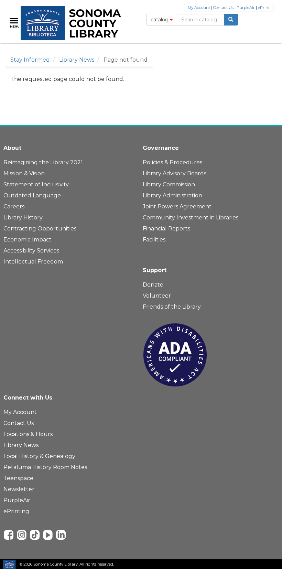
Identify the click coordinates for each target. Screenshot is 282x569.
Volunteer (157, 295)
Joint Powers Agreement (177, 206)
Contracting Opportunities (39, 228)
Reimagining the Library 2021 (43, 162)
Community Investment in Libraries (190, 217)
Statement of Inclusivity (36, 184)
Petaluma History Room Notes (45, 467)
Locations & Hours (28, 434)
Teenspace (18, 478)
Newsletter (18, 489)
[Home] (75, 23)
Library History (23, 217)
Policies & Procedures (172, 162)
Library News (76, 59)
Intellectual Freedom (33, 261)
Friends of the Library (172, 306)
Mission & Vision (24, 173)
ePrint (264, 7)
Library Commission (169, 184)
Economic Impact (27, 239)
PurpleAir (246, 7)
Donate (153, 284)
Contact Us (223, 7)
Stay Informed (30, 59)
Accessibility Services (31, 250)
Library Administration (172, 195)
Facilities (154, 239)
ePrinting (16, 511)
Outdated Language (32, 195)
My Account (199, 7)
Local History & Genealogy (39, 456)
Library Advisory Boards (174, 173)
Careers (13, 206)
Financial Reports (166, 228)
